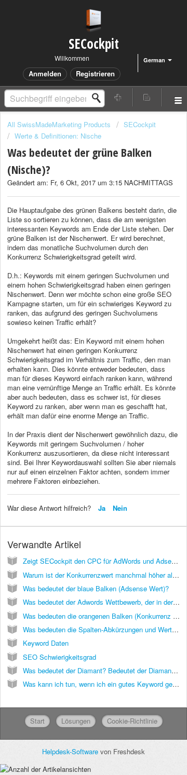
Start (37, 721)
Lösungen (75, 721)
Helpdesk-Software (71, 751)
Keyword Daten (46, 643)
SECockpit (140, 124)
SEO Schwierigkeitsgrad (59, 657)
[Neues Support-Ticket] (118, 97)
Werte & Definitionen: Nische (58, 136)
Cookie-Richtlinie (132, 721)
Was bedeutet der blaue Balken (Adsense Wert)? (96, 588)
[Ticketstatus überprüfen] (147, 97)
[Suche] (99, 98)
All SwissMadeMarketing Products (59, 124)
